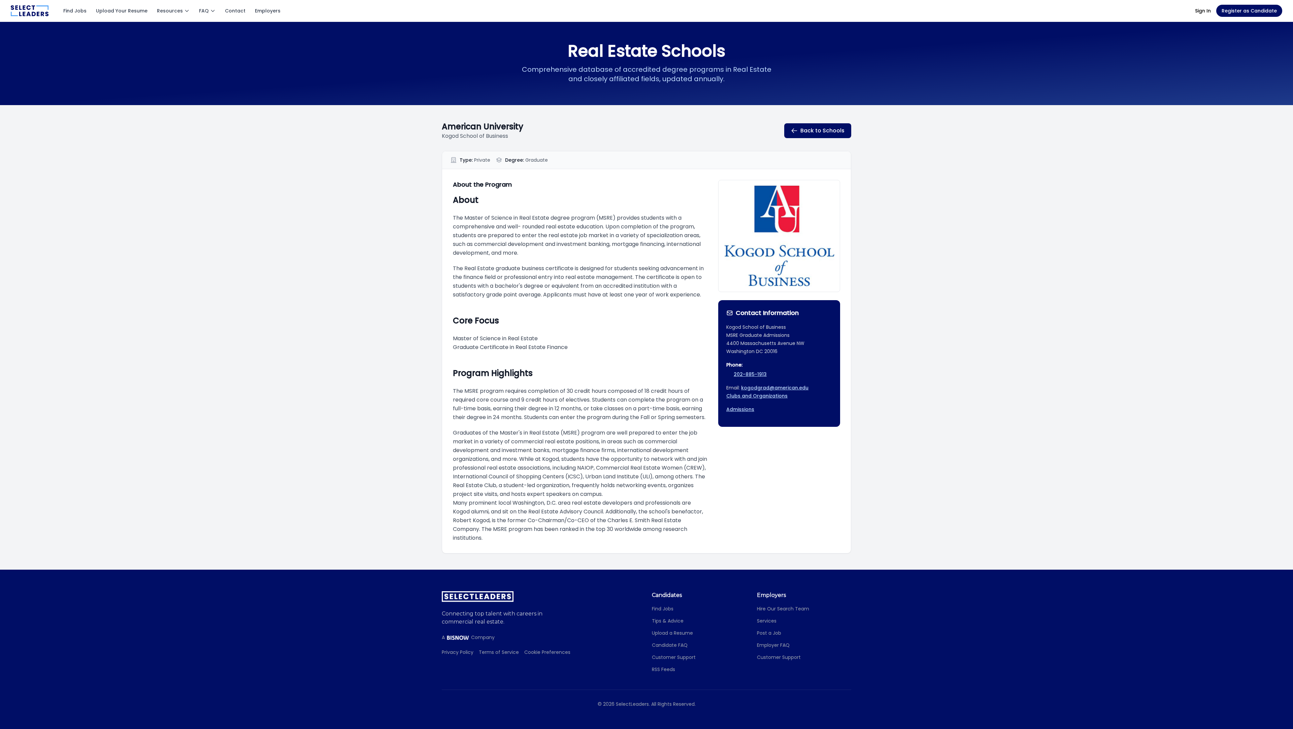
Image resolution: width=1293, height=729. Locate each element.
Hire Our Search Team (783, 608)
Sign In (1203, 10)
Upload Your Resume (121, 10)
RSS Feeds (663, 669)
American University (482, 126)
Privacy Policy (457, 652)
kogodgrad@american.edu (774, 387)
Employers (267, 10)
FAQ (204, 10)
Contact (235, 10)
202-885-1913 (750, 374)
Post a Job (769, 633)
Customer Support (674, 657)
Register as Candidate (1249, 10)
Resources (170, 10)
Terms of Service (499, 652)
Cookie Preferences (547, 652)
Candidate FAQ (670, 645)
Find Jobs (75, 10)
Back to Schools (822, 130)
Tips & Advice (668, 620)
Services (766, 620)
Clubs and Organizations (757, 395)
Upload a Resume (672, 633)
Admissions (740, 409)
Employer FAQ (773, 645)
